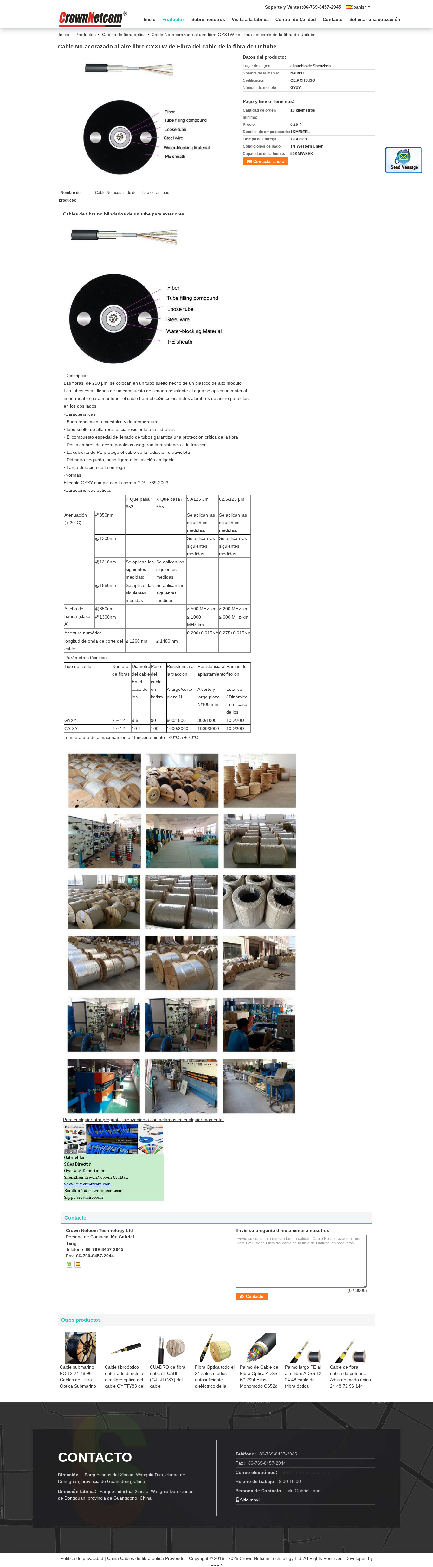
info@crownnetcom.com (305, 1472)
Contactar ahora (268, 161)
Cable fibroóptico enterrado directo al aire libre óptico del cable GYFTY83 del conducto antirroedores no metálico (124, 1386)
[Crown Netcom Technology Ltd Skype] (69, 1264)
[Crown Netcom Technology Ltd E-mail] (77, 1264)
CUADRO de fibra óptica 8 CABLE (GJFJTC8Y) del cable (167, 1377)
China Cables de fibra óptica (135, 1558)
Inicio (150, 19)
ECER (216, 1564)
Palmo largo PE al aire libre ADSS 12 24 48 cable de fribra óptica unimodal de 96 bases (303, 1383)
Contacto (333, 19)
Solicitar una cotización (374, 19)
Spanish (359, 7)
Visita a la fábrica (250, 19)
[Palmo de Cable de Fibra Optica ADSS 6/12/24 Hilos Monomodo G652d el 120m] (260, 1348)
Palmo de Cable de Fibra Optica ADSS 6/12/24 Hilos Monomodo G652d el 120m (259, 1380)
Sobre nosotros (208, 19)
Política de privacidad (82, 1558)
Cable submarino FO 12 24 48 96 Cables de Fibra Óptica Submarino (78, 1377)
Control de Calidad (295, 19)
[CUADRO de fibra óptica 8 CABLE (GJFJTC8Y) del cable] (170, 1348)
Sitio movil (250, 1499)
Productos (173, 19)
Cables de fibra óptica (124, 34)
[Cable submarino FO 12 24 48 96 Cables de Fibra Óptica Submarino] (80, 1348)
